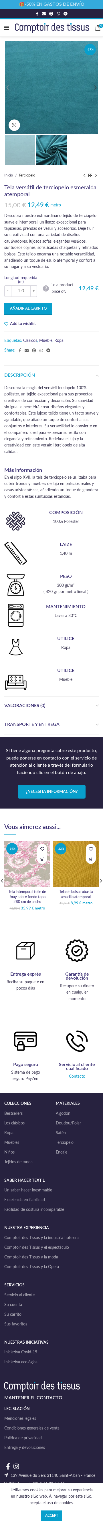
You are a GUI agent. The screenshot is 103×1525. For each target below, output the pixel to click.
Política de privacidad (23, 1438)
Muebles (11, 1143)
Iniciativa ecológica (20, 1362)
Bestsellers (13, 1114)
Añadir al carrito (28, 308)
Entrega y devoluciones (24, 1448)
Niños (9, 1152)
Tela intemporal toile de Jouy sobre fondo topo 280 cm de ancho (27, 896)
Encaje (61, 1152)
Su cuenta (13, 1305)
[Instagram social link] (16, 1466)
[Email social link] (43, 13)
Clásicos (30, 341)
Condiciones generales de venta (32, 1428)
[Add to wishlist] (42, 849)
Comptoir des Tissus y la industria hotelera (41, 1238)
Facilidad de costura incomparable (34, 1210)
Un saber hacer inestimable (28, 1190)
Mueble (45, 341)
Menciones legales (20, 1419)
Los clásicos (14, 1123)
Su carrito (12, 1315)
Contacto (77, 1077)
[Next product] (96, 175)
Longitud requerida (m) (20, 280)
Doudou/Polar (68, 1123)
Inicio (9, 175)
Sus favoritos (15, 1324)
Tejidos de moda (18, 1162)
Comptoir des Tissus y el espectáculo (36, 1248)
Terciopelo (27, 175)
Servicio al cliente (19, 1295)
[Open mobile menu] (6, 28)
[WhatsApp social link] (58, 13)
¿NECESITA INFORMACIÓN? (52, 792)
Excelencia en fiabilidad (24, 1200)
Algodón (63, 1114)
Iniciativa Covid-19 (20, 1352)
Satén (61, 1133)
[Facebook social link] (37, 13)
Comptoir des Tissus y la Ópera (31, 1267)
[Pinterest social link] (51, 13)
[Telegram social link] (65, 13)
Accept (51, 1515)
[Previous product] (84, 175)
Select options (42, 859)
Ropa (59, 341)
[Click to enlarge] (14, 125)
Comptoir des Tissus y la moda (31, 1257)
